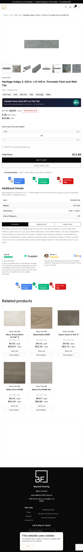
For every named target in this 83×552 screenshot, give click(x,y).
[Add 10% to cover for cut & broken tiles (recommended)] (29, 147)
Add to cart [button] (14, 351)
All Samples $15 (65, 2)
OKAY (28, 546)
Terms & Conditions (48, 518)
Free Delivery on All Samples (22, 2)
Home (5, 15)
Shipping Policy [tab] (41, 224)
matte (48, 94)
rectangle (39, 94)
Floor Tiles (7, 94)
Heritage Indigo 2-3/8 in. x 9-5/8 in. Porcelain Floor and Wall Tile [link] (46, 15)
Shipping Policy (48, 510)
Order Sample (13, 355)
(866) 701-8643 (41, 491)
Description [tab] (15, 224)
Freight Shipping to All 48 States (46, 2)
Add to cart (41, 160)
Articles (29, 516)
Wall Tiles (18, 15)
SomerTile (6, 78)
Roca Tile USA (14, 331)
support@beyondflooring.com (41, 495)
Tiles (11, 15)
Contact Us (29, 520)
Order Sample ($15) (41, 166)
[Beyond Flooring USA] (4, 7)
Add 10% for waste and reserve (16, 147)
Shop (29, 512)
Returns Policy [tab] (67, 224)
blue (31, 94)
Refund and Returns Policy (48, 514)
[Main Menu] (79, 7)
